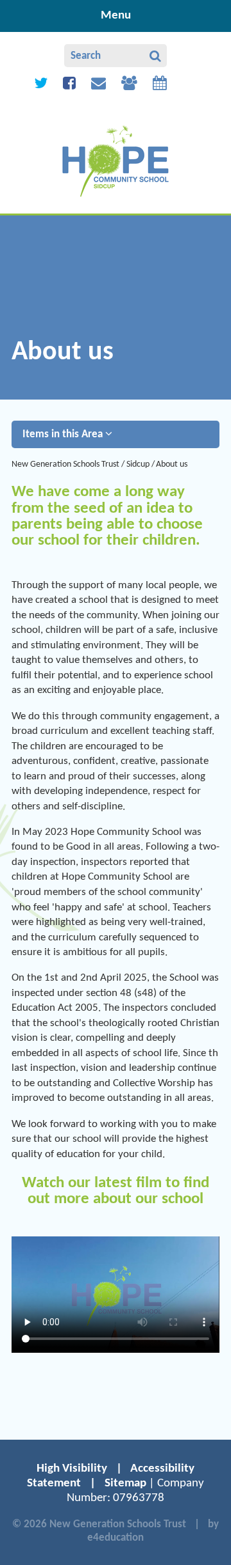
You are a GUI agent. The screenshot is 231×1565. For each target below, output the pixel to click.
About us (171, 464)
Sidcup (138, 464)
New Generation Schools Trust (65, 464)
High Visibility (72, 1469)
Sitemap (125, 1483)
